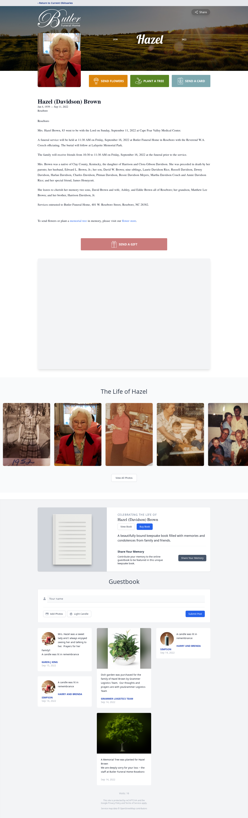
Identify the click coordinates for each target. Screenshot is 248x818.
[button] (124, 648)
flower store (129, 221)
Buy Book (145, 526)
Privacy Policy (114, 803)
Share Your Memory (192, 558)
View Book (126, 526)
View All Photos (124, 477)
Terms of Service (133, 803)
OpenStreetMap (127, 808)
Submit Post (195, 613)
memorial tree (78, 221)
